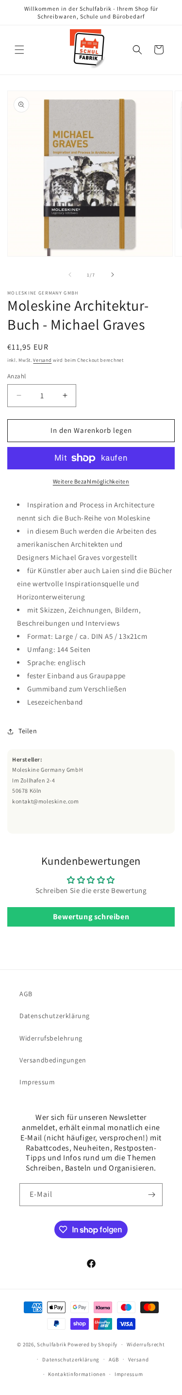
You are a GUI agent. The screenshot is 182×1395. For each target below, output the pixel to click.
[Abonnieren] (151, 1194)
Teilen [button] (27, 730)
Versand (42, 360)
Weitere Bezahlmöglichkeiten (91, 481)
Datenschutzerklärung (54, 1015)
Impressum (37, 1082)
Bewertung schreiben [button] (91, 916)
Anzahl (16, 376)
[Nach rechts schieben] (112, 274)
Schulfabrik (51, 1344)
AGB (26, 993)
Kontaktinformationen (76, 1374)
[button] (19, 49)
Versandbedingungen (52, 1060)
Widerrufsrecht (146, 1344)
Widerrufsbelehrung (51, 1038)
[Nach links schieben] (70, 274)
